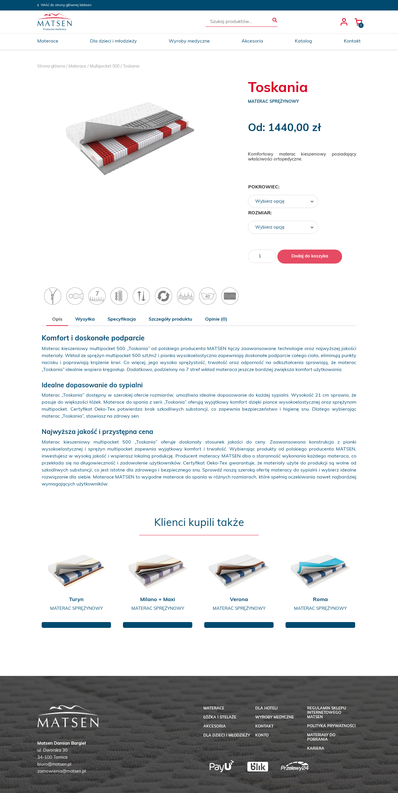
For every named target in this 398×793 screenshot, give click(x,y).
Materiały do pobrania (321, 737)
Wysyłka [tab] (85, 319)
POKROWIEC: (263, 187)
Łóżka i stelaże (219, 717)
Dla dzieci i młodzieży (113, 41)
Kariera (315, 748)
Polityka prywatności (331, 726)
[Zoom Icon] (129, 138)
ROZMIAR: (260, 213)
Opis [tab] (57, 319)
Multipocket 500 (104, 66)
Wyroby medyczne (189, 41)
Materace (47, 41)
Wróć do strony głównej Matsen (66, 5)
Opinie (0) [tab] (216, 319)
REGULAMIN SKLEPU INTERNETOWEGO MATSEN (326, 713)
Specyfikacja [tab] (122, 319)
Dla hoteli (266, 708)
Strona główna (51, 66)
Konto (262, 735)
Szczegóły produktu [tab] (170, 319)
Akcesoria (252, 41)
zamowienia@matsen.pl (61, 771)
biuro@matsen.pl (54, 764)
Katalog (303, 41)
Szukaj (275, 20)
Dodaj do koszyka (309, 256)
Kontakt (352, 41)
